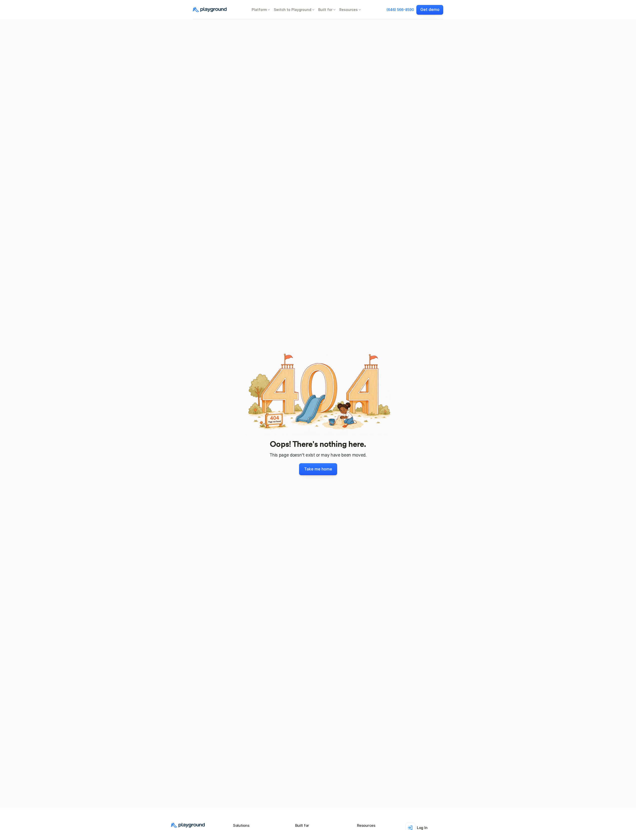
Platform (259, 9)
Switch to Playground (292, 9)
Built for (325, 9)
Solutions (241, 825)
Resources (348, 9)
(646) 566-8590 (400, 9)
